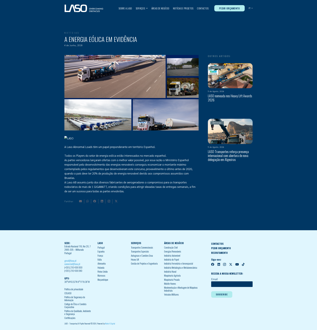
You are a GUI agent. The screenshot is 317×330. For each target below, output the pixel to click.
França (100, 255)
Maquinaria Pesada (172, 279)
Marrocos (101, 275)
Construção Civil (171, 247)
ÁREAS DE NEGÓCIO (174, 243)
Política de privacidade (73, 289)
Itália (100, 259)
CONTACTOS (217, 243)
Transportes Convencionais (142, 247)
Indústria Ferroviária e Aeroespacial (178, 263)
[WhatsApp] (87, 201)
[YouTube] (237, 264)
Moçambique (103, 279)
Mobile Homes (170, 283)
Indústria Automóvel (172, 255)
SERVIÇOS (136, 243)
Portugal (101, 247)
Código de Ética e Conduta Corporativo (75, 305)
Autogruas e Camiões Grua (142, 255)
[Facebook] (94, 201)
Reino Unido (103, 271)
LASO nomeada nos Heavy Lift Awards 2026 (230, 97)
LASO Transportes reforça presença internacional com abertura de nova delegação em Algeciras (228, 155)
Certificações (69, 318)
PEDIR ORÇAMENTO (221, 248)
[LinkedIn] (102, 201)
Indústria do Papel (171, 259)
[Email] (80, 201)
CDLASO (67, 293)
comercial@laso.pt (72, 264)
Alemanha (102, 263)
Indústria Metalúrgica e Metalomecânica (180, 267)
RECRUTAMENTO (219, 252)
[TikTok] (243, 264)
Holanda (101, 267)
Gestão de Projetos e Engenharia (144, 263)
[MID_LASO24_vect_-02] (83, 8)
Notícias (71, 32)
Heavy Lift (135, 259)
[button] (146, 8)
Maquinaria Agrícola (172, 275)
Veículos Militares (171, 294)
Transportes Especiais (140, 251)
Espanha (101, 251)
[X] (116, 201)
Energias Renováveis (172, 251)
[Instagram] (109, 201)
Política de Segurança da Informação (74, 298)
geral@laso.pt (70, 260)
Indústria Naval (170, 271)
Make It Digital (110, 323)
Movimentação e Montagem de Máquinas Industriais (180, 289)
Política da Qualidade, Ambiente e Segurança (77, 312)
